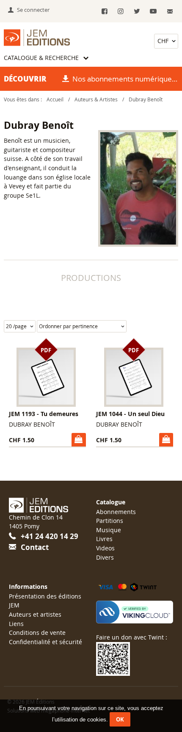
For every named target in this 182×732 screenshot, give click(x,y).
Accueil (55, 99)
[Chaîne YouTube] (153, 11)
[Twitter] (137, 11)
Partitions (109, 521)
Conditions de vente (37, 633)
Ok (120, 719)
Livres (104, 539)
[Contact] (170, 11)
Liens (16, 624)
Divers (105, 557)
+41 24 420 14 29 (49, 536)
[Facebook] (104, 11)
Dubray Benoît (146, 99)
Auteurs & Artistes (96, 99)
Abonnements (116, 512)
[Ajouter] (78, 439)
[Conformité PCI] (134, 612)
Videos (105, 548)
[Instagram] (120, 11)
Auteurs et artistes (35, 614)
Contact (35, 547)
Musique (108, 530)
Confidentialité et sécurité (45, 642)
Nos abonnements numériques (123, 79)
